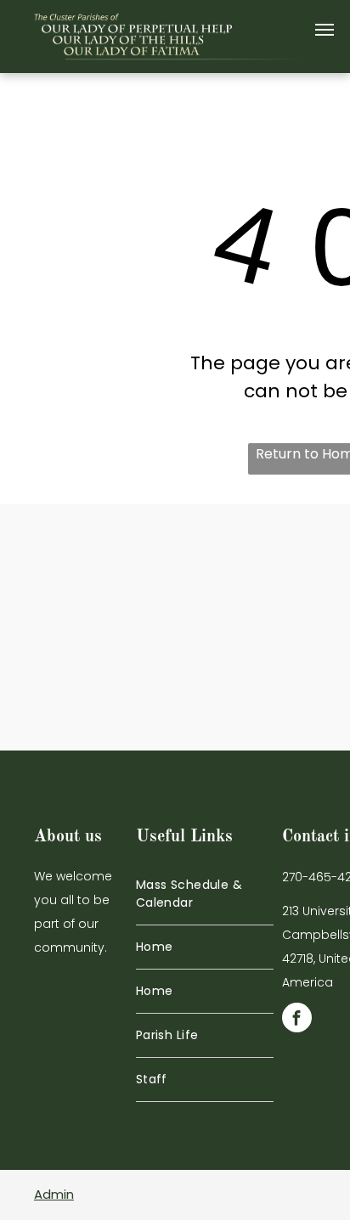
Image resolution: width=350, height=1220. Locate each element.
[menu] (325, 30)
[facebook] (297, 1020)
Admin (54, 1194)
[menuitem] (205, 894)
